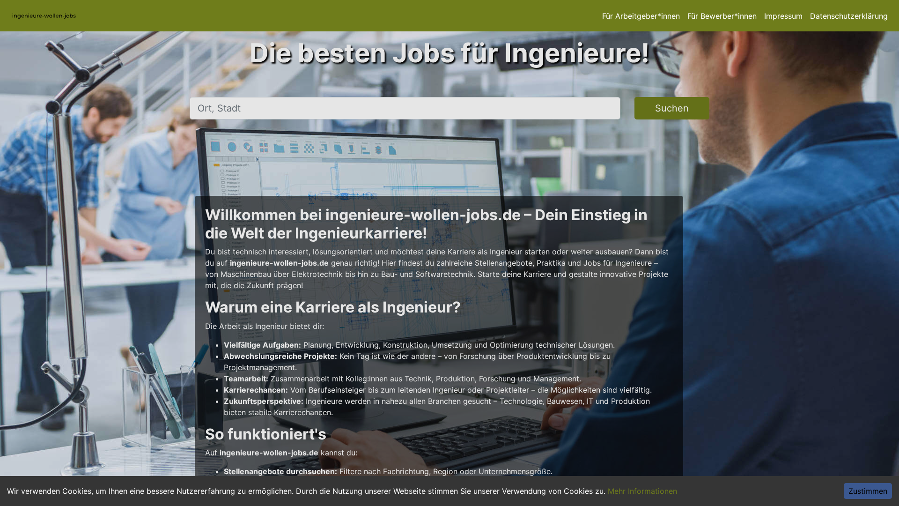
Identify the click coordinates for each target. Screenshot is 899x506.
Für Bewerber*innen (722, 16)
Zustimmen (867, 491)
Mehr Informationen (642, 491)
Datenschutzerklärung (849, 16)
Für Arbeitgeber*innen (641, 16)
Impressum (783, 16)
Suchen (672, 108)
